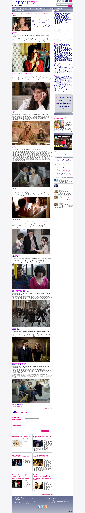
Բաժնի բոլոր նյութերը (47, 494)
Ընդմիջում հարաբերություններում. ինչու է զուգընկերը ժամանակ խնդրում (63, 193)
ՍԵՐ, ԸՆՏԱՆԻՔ (50, 8)
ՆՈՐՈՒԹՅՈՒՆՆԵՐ (23, 8)
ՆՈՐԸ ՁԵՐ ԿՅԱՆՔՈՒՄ (59, 113)
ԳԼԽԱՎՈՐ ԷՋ (15, 8)
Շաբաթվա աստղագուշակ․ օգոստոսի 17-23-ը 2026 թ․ (66, 182)
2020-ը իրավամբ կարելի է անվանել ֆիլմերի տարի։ (27, 461)
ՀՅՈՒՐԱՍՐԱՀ (32, 8)
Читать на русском (48, 408)
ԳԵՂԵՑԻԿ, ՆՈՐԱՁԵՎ (40, 8)
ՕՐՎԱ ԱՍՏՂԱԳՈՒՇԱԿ (59, 157)
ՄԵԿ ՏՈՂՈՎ (56, 10)
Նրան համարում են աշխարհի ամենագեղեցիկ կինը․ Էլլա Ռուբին (63, 199)
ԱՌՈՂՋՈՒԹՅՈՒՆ (58, 8)
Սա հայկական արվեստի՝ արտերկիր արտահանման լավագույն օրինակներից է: (26, 484)
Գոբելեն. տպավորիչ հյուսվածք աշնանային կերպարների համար (63, 206)
